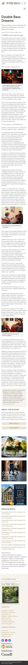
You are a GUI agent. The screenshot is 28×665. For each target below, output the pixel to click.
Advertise (5, 607)
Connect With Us (8, 627)
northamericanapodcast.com (13, 415)
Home (2, 663)
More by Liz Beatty (14, 423)
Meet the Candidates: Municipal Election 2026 (13, 545)
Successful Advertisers (8, 622)
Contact (6, 663)
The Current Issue (8, 579)
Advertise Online (6, 618)
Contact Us (4, 630)
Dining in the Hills (6, 620)
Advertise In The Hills (7, 610)
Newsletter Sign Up (7, 634)
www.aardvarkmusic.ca (9, 404)
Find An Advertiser (6, 623)
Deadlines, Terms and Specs (9, 616)
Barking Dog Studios (17, 662)
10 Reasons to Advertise (8, 612)
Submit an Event (6, 636)
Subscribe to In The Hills (8, 632)
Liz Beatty (12, 32)
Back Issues (19, 32)
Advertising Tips (6, 614)
